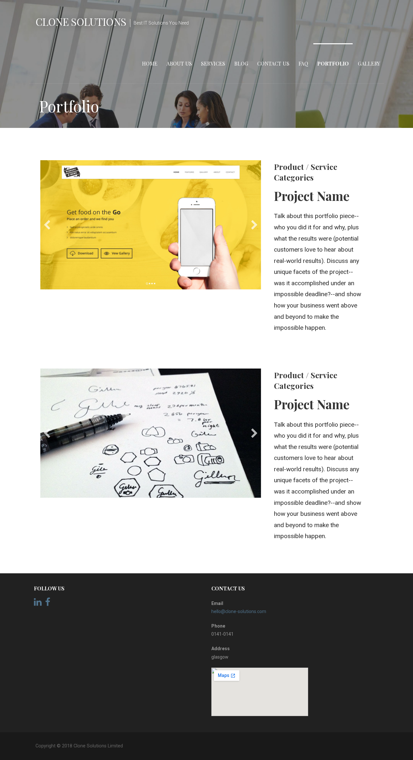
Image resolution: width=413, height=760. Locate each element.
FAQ (303, 63)
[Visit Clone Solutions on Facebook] (47, 603)
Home (149, 63)
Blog (241, 63)
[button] (47, 225)
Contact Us (273, 63)
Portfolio (333, 63)
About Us (179, 63)
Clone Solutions (80, 21)
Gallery (369, 63)
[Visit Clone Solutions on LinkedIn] (38, 603)
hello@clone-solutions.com (238, 611)
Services (213, 63)
